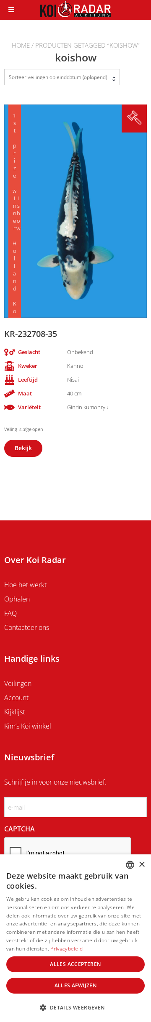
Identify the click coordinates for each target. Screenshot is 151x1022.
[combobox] (62, 77)
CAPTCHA (19, 828)
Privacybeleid (66, 948)
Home (21, 45)
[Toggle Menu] (11, 10)
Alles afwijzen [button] (76, 985)
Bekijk (23, 448)
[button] (75, 1007)
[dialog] (75, 938)
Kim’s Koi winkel (27, 726)
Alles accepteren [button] (75, 964)
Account (16, 697)
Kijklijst (14, 711)
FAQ (10, 613)
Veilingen (17, 683)
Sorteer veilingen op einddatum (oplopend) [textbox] (58, 77)
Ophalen (17, 599)
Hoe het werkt (25, 584)
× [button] (141, 864)
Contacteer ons (26, 627)
